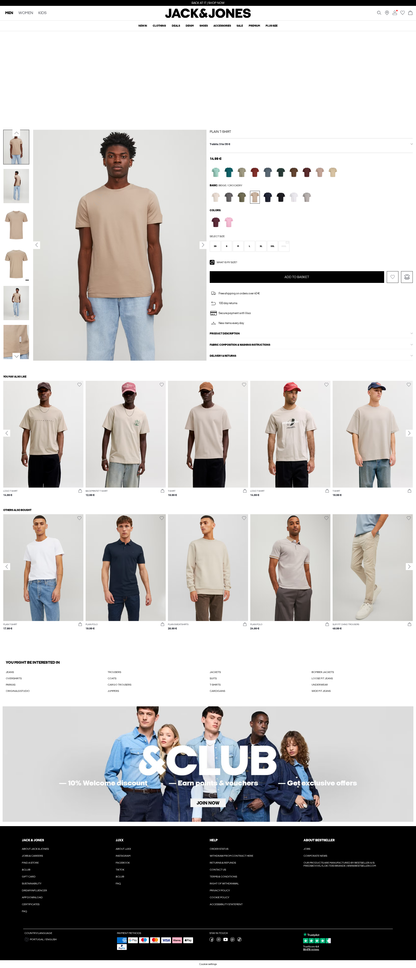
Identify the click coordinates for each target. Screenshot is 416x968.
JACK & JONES (33, 840)
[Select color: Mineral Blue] (216, 172)
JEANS (10, 672)
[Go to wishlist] (402, 14)
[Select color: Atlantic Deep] (229, 172)
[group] (43, 441)
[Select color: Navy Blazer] (268, 197)
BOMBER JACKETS (323, 672)
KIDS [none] (42, 13)
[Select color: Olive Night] (242, 197)
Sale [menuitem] (240, 25)
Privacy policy (220, 890)
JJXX (120, 840)
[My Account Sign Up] (208, 764)
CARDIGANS (217, 690)
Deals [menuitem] (176, 25)
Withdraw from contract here (231, 855)
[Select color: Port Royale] (216, 222)
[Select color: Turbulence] (268, 172)
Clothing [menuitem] (159, 25)
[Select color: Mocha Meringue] (320, 172)
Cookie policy (219, 897)
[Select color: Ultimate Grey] (307, 197)
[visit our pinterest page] (232, 940)
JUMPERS (113, 690)
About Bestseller (319, 840)
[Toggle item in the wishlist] (392, 277)
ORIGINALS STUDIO (18, 690)
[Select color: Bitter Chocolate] (307, 172)
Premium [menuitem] (254, 25)
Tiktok (120, 869)
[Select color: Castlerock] (229, 197)
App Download (32, 897)
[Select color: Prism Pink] (229, 222)
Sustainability (31, 883)
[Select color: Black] (281, 197)
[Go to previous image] (16, 132)
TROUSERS (114, 672)
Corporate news (315, 855)
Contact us (218, 869)
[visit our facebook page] (212, 940)
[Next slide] (409, 433)
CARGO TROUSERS (119, 684)
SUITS (213, 678)
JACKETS (215, 672)
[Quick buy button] (80, 491)
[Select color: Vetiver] (242, 172)
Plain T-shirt (220, 132)
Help (214, 840)
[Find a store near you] (387, 14)
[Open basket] (410, 13)
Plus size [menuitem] (272, 25)
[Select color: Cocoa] (294, 172)
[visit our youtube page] (225, 940)
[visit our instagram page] (218, 940)
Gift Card (29, 876)
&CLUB (26, 869)
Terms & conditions (223, 876)
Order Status (219, 848)
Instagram (123, 855)
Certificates (30, 904)
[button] (215, 246)
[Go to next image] (16, 356)
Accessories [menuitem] (222, 25)
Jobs (307, 848)
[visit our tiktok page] (239, 940)
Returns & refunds (223, 862)
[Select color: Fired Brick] (255, 172)
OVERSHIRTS (14, 678)
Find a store (30, 862)
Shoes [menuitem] (204, 25)
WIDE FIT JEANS (321, 690)
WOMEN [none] (25, 13)
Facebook (123, 862)
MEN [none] (9, 13)
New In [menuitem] (142, 25)
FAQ (24, 911)
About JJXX (123, 848)
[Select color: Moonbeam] (216, 197)
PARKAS (10, 684)
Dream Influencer (34, 890)
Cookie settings (208, 964)
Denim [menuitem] (190, 25)
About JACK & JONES (35, 848)
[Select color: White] (294, 197)
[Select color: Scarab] (281, 172)
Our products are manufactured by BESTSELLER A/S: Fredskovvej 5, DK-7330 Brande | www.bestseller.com (340, 864)
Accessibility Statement (226, 904)
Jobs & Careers (32, 855)
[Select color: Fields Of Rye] (333, 172)
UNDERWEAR (320, 684)
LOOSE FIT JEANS (322, 678)
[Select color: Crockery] (255, 197)
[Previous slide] (6, 433)
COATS (112, 678)
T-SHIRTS (215, 684)
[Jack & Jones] (208, 16)
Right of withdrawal (224, 883)
